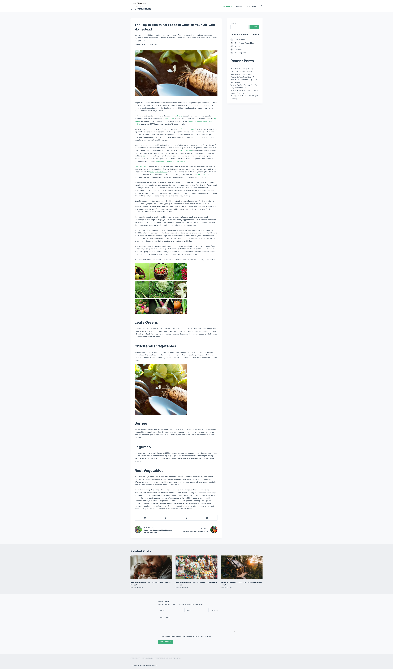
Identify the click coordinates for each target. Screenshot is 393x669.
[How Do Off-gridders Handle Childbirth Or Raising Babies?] (151, 567)
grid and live (169, 118)
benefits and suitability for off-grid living (172, 161)
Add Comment (165, 617)
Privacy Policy (147, 658)
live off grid (177, 116)
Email (188, 610)
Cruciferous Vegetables (244, 43)
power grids (147, 156)
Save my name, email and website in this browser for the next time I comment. (186, 636)
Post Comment (165, 642)
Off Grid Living (228, 6)
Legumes (238, 49)
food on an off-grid (201, 174)
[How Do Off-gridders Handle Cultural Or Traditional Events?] (196, 567)
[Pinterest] (186, 518)
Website (215, 610)
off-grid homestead (187, 129)
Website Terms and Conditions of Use (168, 658)
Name (162, 610)
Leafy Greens (240, 40)
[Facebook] (145, 518)
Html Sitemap (135, 658)
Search (233, 23)
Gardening (239, 6)
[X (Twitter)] (165, 518)
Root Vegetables (241, 53)
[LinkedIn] (207, 518)
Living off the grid (185, 150)
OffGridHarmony (140, 8)
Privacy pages (251, 6)
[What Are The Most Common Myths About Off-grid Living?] (242, 567)
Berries (237, 46)
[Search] (262, 6)
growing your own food (158, 172)
